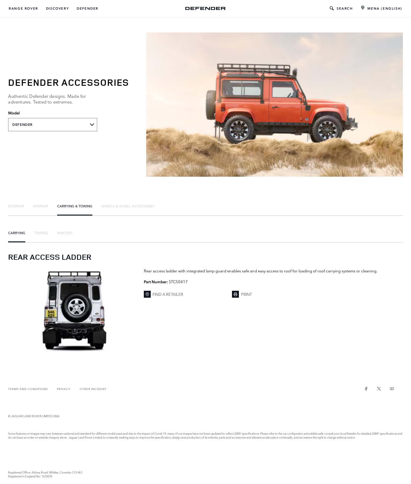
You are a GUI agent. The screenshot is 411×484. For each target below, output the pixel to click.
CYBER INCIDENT (93, 389)
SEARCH (345, 8)
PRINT (246, 294)
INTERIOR (40, 205)
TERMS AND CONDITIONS (28, 389)
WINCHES (65, 232)
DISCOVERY (57, 8)
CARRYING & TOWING (74, 205)
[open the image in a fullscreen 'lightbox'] (73, 310)
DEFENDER (87, 8)
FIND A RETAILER (168, 294)
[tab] (16, 206)
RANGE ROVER (23, 8)
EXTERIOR (16, 205)
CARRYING (16, 232)
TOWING (41, 232)
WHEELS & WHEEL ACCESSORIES (127, 205)
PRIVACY (64, 389)
